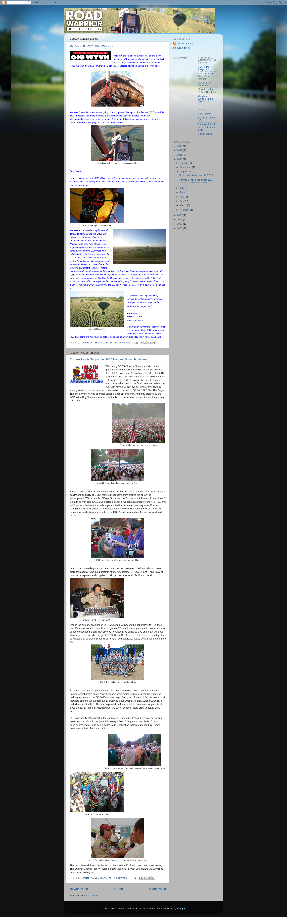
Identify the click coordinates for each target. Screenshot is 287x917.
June (183, 192)
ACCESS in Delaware (204, 84)
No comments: (123, 342)
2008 (180, 219)
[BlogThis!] (145, 342)
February (185, 210)
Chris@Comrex (185, 43)
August (184, 171)
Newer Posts (79, 888)
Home (118, 888)
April (182, 201)
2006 (180, 228)
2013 (180, 146)
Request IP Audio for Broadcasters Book (207, 127)
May (182, 196)
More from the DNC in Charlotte (207, 90)
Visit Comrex (204, 113)
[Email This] (142, 342)
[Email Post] (135, 342)
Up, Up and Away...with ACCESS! (92, 45)
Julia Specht (183, 48)
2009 (180, 215)
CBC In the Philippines (203, 68)
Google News (205, 134)
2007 (180, 224)
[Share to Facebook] (151, 342)
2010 (180, 159)
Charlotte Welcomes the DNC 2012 (205, 99)
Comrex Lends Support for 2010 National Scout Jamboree (108, 359)
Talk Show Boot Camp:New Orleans (206, 76)
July (182, 188)
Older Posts (157, 888)
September (186, 167)
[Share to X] (148, 342)
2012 (180, 150)
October (184, 163)
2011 (180, 155)
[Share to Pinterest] (154, 342)
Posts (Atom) (91, 895)
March (183, 205)
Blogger (181, 908)
